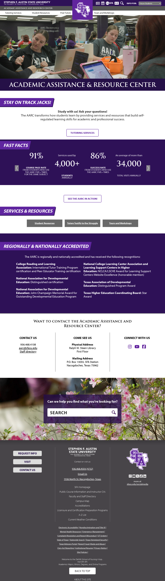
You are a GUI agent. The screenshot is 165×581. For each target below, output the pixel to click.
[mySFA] (109, 3)
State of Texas (62, 540)
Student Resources (41, 12)
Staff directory (28, 351)
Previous (17, 168)
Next (148, 168)
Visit (27, 462)
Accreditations (82, 505)
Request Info (27, 453)
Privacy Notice (100, 548)
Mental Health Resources (70, 531)
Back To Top (82, 571)
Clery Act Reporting (65, 548)
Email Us (82, 473)
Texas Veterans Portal (68, 544)
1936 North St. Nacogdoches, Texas (82, 479)
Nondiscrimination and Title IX (92, 527)
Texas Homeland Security (96, 540)
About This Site (82, 579)
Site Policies (82, 552)
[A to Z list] (117, 3)
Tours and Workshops (104, 12)
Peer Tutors (65, 12)
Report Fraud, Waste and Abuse (91, 544)
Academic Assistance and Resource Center (28, 8)
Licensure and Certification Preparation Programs (82, 510)
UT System (102, 535)
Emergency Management (93, 531)
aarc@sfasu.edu (28, 348)
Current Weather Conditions (82, 519)
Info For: (132, 3)
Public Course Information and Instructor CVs (82, 491)
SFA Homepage (82, 487)
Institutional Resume (84, 548)
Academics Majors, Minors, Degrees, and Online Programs (82, 564)
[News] (98, 3)
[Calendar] (102, 3)
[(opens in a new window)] (130, 346)
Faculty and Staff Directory (82, 496)
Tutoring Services (13, 12)
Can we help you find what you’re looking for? (82, 401)
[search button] (114, 412)
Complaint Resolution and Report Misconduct (76, 535)
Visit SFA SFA (82, 561)
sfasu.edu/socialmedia (137, 484)
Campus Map (82, 501)
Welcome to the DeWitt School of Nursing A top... (82, 559)
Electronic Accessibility (68, 527)
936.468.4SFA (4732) (82, 468)
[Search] (122, 3)
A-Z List (82, 514)
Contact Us (27, 470)
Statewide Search (77, 540)
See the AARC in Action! (82, 198)
